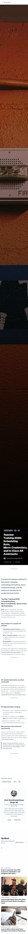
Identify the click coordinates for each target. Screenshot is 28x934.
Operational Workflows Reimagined (11, 652)
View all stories (20, 842)
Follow (9, 820)
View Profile (17, 820)
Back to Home (7, 2)
